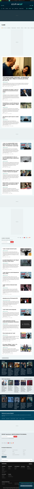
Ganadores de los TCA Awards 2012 (10, 298)
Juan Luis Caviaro (7, 86)
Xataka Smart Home (4, 471)
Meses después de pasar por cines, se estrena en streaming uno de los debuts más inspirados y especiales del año (4, 405)
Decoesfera (3, 476)
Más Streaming (30, 395)
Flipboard (29, 8)
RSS (28, 237)
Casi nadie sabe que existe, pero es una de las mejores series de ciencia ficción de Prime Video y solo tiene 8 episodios (10, 405)
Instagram (26, 8)
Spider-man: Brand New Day (15, 454)
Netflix (13, 451)
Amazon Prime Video (13, 418)
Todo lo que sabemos (6, 378)
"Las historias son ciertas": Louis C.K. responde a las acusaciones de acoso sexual (11, 90)
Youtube (31, 8)
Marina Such (6, 113)
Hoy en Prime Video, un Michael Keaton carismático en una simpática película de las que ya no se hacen (29, 405)
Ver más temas (4, 456)
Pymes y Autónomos (10, 476)
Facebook (28, 8)
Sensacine (16, 467)
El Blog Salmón (10, 475)
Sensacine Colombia (17, 484)
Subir (30, 463)
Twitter (32, 8)
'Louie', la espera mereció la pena (10, 248)
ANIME (13, 8)
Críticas (3, 361)
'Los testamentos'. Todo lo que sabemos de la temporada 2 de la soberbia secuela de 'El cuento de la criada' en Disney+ (23, 389)
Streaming (4, 395)
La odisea (20, 418)
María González (7, 353)
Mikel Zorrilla (6, 193)
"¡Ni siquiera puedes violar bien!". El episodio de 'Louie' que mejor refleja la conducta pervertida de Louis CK (16, 79)
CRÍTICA (4, 8)
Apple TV (17, 418)
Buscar (31, 460)
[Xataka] (0, 0)
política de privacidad (11, 243)
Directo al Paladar (23, 467)
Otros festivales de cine (6, 300)
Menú (3, 5)
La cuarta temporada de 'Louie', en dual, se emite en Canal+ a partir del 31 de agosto (11, 158)
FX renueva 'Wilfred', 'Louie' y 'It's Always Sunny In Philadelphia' (10, 345)
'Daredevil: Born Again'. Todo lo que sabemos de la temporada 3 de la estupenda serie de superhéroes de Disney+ (29, 389)
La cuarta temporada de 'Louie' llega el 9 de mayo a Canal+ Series (11, 260)
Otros (4, 93)
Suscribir (15, 436)
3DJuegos (9, 467)
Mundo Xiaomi (3, 472)
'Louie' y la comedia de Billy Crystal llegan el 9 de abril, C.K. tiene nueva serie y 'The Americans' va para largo (10, 144)
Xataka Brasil (3, 484)
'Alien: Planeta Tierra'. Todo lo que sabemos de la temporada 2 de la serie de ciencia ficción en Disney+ (10, 388)
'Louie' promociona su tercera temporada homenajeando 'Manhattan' (11, 321)
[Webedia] (4, 463)
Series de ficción (5, 107)
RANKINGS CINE (16, 8)
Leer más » (18, 85)
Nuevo (31, 5)
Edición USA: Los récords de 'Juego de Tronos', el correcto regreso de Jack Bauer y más (11, 184)
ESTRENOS (7, 8)
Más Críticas (30, 361)
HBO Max (23, 418)
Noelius (5, 167)
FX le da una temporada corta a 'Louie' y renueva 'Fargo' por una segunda (11, 171)
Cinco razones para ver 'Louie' (9, 333)
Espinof (17, 4)
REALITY (10, 8)
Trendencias (3, 475)
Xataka (2, 467)
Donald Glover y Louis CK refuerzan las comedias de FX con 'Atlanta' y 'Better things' (11, 104)
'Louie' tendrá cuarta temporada (9, 309)
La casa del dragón (4, 454)
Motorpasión (28, 467)
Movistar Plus (3, 451)
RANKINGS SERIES (21, 8)
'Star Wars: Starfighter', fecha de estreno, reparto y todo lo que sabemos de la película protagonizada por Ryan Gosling (4, 389)
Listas (23, 451)
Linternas (24, 454)
